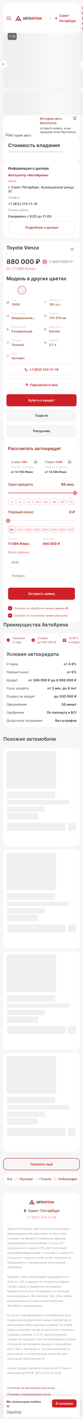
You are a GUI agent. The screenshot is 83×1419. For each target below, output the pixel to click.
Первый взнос (20, 512)
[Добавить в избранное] (72, 249)
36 (46, 502)
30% (37, 529)
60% (63, 529)
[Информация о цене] (44, 261)
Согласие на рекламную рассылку (31, 1388)
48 (54, 502)
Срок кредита (20, 484)
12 (28, 502)
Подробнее (14, 1411)
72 (71, 502)
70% (71, 529)
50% (54, 529)
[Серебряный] (21, 290)
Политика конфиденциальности (29, 1394)
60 (62, 502)
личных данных (55, 608)
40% (46, 529)
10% (20, 529)
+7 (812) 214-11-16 (22, 204)
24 (37, 502)
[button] (41, 125)
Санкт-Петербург (67, 18)
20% (29, 529)
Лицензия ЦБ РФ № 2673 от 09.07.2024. (34, 1373)
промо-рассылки (56, 615)
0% (12, 529)
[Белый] (10, 290)
